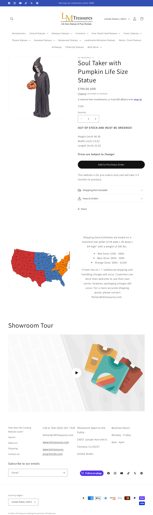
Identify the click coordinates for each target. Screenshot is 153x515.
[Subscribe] (63, 473)
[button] (11, 18)
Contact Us (14, 453)
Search (11, 437)
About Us (12, 442)
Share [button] (84, 208)
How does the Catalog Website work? (19, 429)
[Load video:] (76, 373)
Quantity (82, 112)
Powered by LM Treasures (45, 513)
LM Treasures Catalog (24, 513)
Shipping (82, 93)
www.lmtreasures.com (56, 442)
